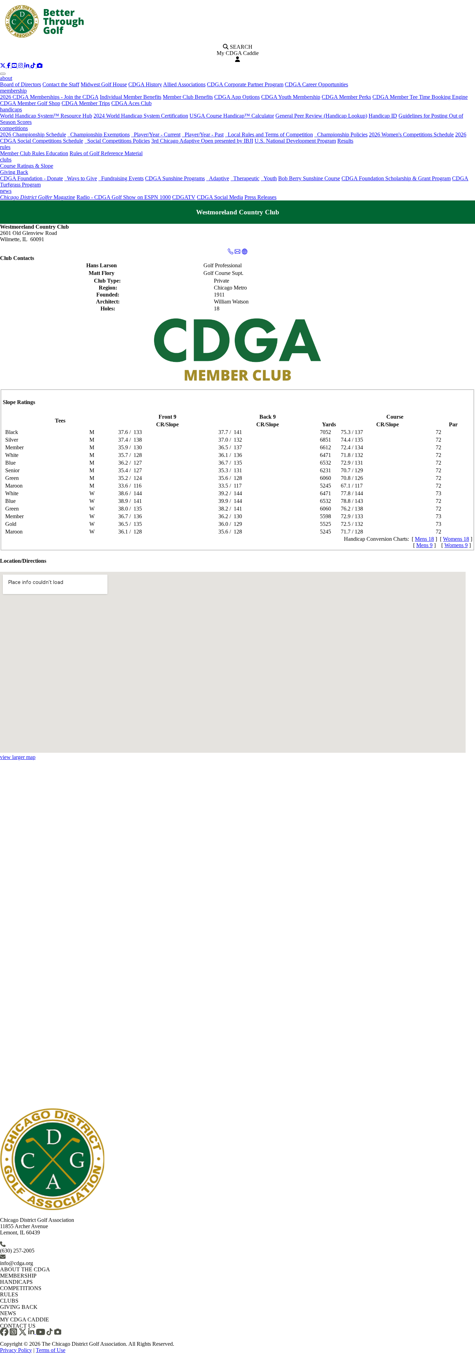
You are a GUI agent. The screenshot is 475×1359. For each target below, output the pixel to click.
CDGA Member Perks (346, 97)
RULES (9, 1294)
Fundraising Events (121, 178)
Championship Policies (341, 134)
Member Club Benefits (188, 97)
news (5, 191)
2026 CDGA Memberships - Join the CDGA (49, 97)
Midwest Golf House (104, 84)
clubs (5, 160)
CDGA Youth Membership (290, 97)
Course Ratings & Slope (26, 166)
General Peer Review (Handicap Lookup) (321, 116)
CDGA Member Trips (86, 103)
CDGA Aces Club (131, 103)
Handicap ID (383, 116)
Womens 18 (456, 539)
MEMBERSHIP (18, 1276)
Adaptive (217, 178)
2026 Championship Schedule (33, 134)
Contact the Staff (60, 84)
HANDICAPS (16, 1282)
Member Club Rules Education (34, 153)
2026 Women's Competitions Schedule (411, 134)
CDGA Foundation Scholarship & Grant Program (396, 178)
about (6, 78)
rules (5, 147)
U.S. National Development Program (295, 141)
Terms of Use (50, 1350)
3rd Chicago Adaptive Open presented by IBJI (202, 141)
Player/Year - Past (203, 134)
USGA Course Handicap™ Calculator (232, 116)
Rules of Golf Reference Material (106, 153)
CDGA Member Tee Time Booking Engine (420, 97)
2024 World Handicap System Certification (141, 116)
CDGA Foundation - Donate (31, 178)
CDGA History (145, 84)
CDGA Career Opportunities (316, 84)
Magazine (37, 197)
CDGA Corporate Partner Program (245, 84)
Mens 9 (424, 545)
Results (345, 141)
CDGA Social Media (220, 197)
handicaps (11, 109)
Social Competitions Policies (117, 141)
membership (13, 91)
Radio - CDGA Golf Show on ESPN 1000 (124, 197)
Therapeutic (245, 178)
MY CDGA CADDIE (24, 1319)
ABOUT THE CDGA (25, 1269)
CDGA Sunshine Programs (175, 178)
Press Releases (260, 197)
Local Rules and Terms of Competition (269, 134)
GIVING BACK (19, 1307)
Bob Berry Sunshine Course (309, 178)
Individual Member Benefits (130, 97)
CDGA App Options (237, 97)
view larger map (17, 757)
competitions (14, 128)
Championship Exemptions (98, 134)
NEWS (8, 1313)
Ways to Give (80, 178)
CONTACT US (17, 1326)
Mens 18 (424, 539)
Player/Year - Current (155, 134)
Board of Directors (20, 84)
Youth (269, 178)
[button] (3, 66)
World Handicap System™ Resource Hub (46, 116)
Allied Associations (184, 84)
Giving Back (14, 172)
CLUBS (9, 1301)
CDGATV (183, 197)
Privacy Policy (16, 1350)
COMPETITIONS (20, 1288)
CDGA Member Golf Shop (30, 103)
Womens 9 (456, 545)
